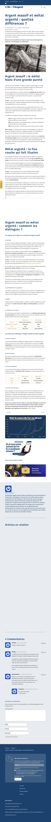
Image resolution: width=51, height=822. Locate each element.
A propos (22, 785)
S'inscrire (18, 779)
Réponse (43, 643)
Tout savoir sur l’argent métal (12, 806)
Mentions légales (24, 791)
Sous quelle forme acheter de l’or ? (13, 803)
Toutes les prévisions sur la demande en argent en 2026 (20, 558)
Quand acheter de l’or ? (10, 815)
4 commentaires (25, 27)
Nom (6, 724)
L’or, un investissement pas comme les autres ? (16, 809)
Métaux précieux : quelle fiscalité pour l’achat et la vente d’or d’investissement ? (24, 812)
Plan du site (22, 788)
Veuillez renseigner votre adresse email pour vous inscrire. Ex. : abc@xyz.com (26, 768)
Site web (7, 733)
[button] (1, 185)
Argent (20, 27)
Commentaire (9, 709)
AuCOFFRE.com (14, 1)
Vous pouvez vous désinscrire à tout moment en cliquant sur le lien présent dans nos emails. (27, 776)
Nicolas (14, 651)
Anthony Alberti (10, 27)
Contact (21, 794)
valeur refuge (31, 408)
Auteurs (7, 1)
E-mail (7, 729)
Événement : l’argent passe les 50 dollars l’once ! (18, 628)
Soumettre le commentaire (11, 736)
